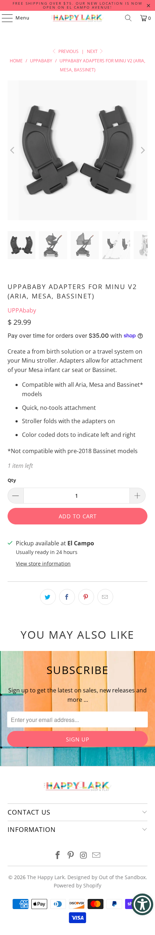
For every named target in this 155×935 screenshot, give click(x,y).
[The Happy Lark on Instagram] (83, 855)
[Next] (142, 150)
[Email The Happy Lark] (96, 855)
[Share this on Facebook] (67, 597)
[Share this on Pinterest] (86, 597)
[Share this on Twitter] (48, 597)
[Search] (128, 18)
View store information (43, 563)
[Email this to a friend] (105, 597)
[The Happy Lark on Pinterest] (70, 855)
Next (93, 51)
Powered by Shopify (77, 885)
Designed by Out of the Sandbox (106, 877)
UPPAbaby (22, 310)
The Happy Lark (46, 877)
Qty (12, 480)
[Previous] (13, 150)
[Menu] (4, 18)
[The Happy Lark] (77, 18)
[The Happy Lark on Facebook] (58, 855)
